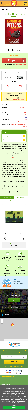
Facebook (3, 382)
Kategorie (4, 9)
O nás (2, 379)
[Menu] (2, 3)
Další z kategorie (21, 197)
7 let (25, 112)
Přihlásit (14, 362)
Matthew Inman (22, 122)
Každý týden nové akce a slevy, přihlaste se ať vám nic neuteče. (14, 352)
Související (13, 136)
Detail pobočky (14, 300)
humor (12, 124)
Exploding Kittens (11, 157)
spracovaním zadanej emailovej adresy (14, 366)
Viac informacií (15, 402)
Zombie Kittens (14, 230)
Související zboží (7, 197)
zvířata (25, 126)
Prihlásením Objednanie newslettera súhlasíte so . (14, 366)
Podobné (13, 140)
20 (26, 114)
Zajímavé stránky (5, 384)
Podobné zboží (7, 201)
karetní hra (18, 124)
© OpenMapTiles (11, 339)
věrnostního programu (20, 64)
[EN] (26, 117)
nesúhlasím (14, 405)
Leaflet (6, 339)
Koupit (11, 60)
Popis (4, 132)
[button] (12, 324)
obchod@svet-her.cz (18, 99)
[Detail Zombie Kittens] (14, 216)
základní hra (23, 107)
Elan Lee (15, 122)
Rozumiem (14, 407)
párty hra (23, 124)
